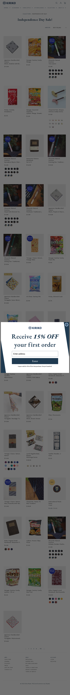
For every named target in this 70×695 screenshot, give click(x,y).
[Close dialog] (66, 324)
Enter (35, 361)
